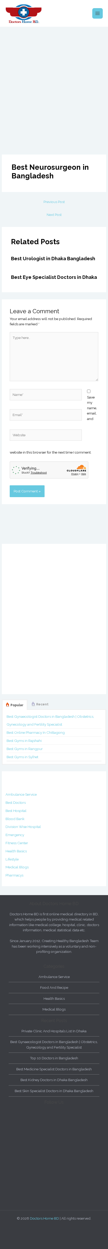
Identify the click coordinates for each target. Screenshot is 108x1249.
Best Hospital (16, 811)
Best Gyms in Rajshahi (24, 740)
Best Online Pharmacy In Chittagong (36, 732)
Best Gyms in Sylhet (22, 757)
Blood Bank (15, 819)
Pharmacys (14, 875)
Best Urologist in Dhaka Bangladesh (53, 258)
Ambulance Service (21, 794)
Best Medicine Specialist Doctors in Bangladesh (54, 1069)
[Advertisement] (54, 83)
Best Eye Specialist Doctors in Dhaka (54, 277)
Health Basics (16, 851)
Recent (42, 704)
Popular (16, 705)
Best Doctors (16, 802)
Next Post (54, 214)
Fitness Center (17, 843)
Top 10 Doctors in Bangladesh (54, 1058)
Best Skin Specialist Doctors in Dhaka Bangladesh (54, 1091)
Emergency (15, 835)
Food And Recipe (54, 987)
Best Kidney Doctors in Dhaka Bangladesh (54, 1080)
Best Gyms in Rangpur (25, 749)
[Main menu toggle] (97, 13)
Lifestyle (12, 859)
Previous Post (54, 202)
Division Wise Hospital (23, 827)
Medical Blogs (17, 867)
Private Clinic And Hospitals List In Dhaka (54, 1031)
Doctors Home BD (44, 1218)
